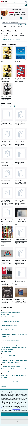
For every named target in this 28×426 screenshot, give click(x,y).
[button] (25, 22)
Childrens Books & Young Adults (9, 325)
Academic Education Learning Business (11, 312)
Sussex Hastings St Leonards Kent (9, 371)
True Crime (4, 377)
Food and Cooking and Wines (8, 330)
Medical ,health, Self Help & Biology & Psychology (13, 347)
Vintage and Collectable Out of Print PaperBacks (13, 381)
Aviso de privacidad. (9, 411)
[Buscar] (26, 5)
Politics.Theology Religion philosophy (10, 362)
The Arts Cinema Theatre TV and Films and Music (13, 375)
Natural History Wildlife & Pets (9, 355)
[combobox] (15, 5)
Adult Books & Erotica (6, 314)
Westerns (3, 386)
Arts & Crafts (4, 319)
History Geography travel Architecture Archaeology (14, 334)
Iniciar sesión (20, 2)
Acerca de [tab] (12, 26)
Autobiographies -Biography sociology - (11, 321)
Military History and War (7, 349)
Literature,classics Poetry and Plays (10, 340)
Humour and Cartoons (6, 336)
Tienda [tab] (4, 26)
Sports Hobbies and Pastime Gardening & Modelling (14, 368)
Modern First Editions (6, 351)
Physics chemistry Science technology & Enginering (14, 360)
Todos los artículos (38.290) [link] (8, 106)
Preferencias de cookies (6, 407)
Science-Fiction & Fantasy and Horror (10, 366)
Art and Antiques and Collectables (9, 317)
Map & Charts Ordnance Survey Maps (10, 345)
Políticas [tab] (20, 26)
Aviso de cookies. (16, 409)
